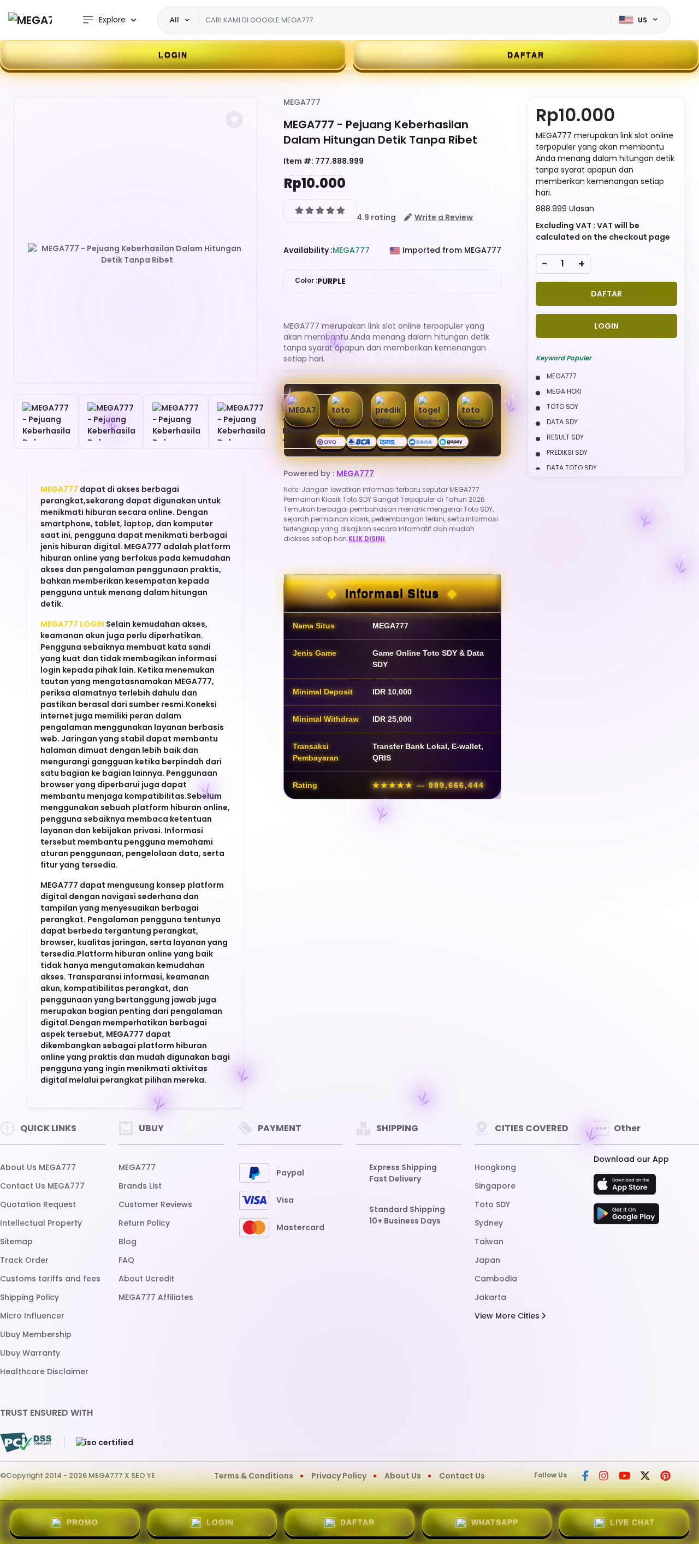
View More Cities (508, 1315)
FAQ (126, 1260)
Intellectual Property (41, 1223)
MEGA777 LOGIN (72, 624)
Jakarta (490, 1297)
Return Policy (144, 1223)
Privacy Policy (338, 1475)
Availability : (308, 250)
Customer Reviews (155, 1204)
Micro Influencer (32, 1315)
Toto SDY (492, 1204)
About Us (402, 1475)
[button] (234, 119)
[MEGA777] (30, 20)
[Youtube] (624, 1476)
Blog (128, 1241)
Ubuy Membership (36, 1334)
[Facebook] (585, 1476)
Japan (487, 1260)
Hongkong (495, 1167)
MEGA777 (59, 489)
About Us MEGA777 (38, 1167)
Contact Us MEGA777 (42, 1185)
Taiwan (489, 1241)
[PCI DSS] (25, 1442)
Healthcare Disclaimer (44, 1371)
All (174, 20)
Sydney (489, 1223)
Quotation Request (38, 1204)
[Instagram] (604, 1476)
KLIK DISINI (366, 538)
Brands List (140, 1185)
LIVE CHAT (632, 1522)
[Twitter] (645, 1476)
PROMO (82, 1522)
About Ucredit (146, 1278)
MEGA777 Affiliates (156, 1297)
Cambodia (496, 1278)
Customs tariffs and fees (50, 1278)
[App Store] (626, 1187)
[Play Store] (626, 1217)
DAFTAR (525, 54)
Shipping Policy (29, 1297)
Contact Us (462, 1475)
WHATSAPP (494, 1522)
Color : (320, 281)
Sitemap (16, 1241)
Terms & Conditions (253, 1475)
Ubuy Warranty (30, 1352)
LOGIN (173, 54)
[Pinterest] (665, 1476)
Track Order (24, 1260)
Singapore (495, 1185)
